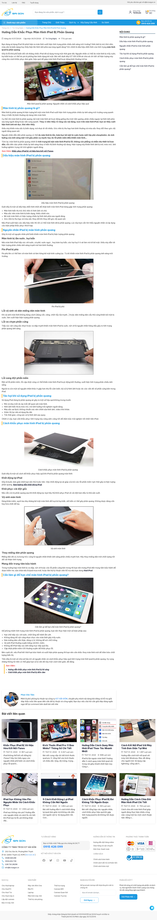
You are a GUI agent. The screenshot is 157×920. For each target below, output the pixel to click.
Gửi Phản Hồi (127, 897)
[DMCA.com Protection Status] (150, 858)
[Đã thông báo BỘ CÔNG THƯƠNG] (134, 858)
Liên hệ (14, 3)
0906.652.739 (10, 861)
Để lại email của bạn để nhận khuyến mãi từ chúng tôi (96, 886)
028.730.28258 (11, 864)
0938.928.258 (10, 858)
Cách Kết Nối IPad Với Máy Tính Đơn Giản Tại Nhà (136, 747)
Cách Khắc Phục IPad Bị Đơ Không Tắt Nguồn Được (98, 801)
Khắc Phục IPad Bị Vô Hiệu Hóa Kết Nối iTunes (18, 747)
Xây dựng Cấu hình (88, 22)
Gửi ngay (88, 900)
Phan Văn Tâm (27, 695)
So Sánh (105, 22)
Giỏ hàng (152, 10)
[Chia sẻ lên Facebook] (97, 681)
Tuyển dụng (34, 3)
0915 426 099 (148, 23)
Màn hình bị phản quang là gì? (132, 37)
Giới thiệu (60, 22)
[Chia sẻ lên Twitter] (105, 681)
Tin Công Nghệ (18, 28)
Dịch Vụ (72, 22)
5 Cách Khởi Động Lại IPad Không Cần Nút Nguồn (58, 801)
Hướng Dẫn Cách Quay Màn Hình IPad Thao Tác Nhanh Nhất (97, 748)
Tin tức (4, 3)
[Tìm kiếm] (100, 12)
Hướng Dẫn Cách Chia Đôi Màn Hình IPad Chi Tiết (136, 801)
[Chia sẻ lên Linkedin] (112, 681)
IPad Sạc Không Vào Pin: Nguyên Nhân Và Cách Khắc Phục (19, 802)
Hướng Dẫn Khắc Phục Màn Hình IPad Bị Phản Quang (46, 28)
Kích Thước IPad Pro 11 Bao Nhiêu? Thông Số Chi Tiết (58, 747)
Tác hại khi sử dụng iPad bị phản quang (137, 53)
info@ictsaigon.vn (12, 868)
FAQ (23, 3)
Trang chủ (46, 22)
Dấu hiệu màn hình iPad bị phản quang (136, 41)
